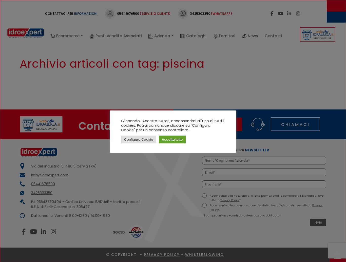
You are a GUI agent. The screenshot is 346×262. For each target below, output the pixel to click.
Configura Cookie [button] (138, 139)
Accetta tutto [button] (172, 139)
